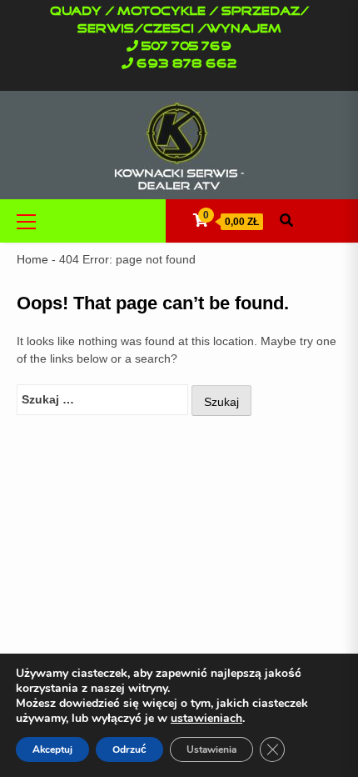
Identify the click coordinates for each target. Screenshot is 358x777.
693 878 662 (187, 64)
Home (32, 259)
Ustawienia (211, 749)
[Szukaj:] (102, 399)
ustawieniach (206, 718)
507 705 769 (186, 47)
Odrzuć (129, 749)
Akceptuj (52, 749)
